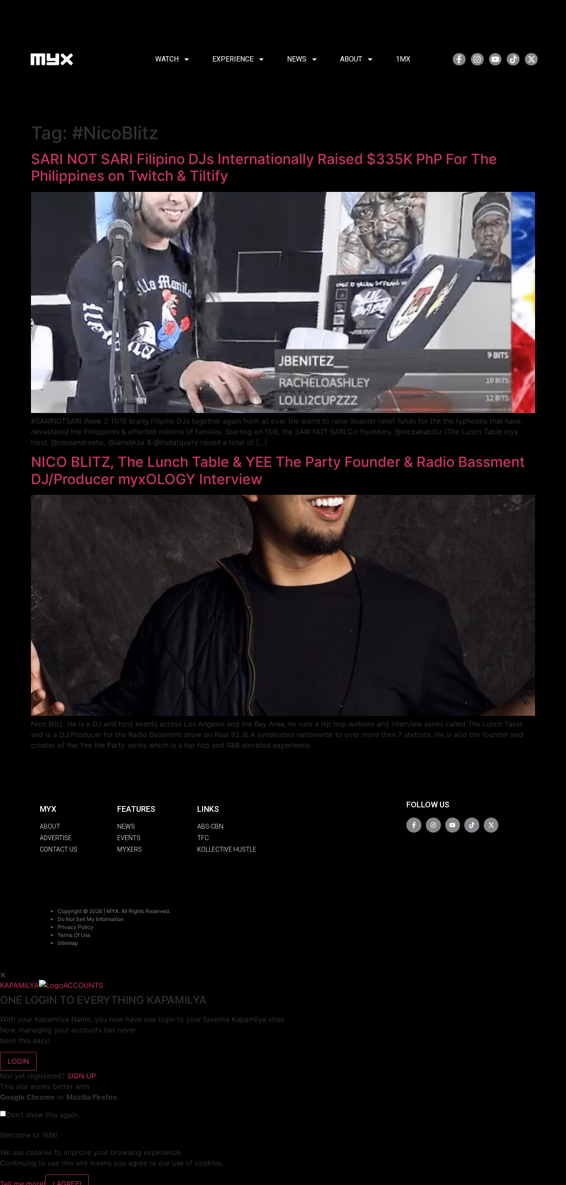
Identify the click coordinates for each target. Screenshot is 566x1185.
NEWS (296, 59)
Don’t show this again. (43, 1114)
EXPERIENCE (232, 59)
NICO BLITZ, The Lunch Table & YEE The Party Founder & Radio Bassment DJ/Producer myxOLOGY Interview (278, 470)
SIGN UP (81, 1075)
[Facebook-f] (459, 59)
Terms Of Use (74, 935)
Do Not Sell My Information (90, 919)
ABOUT (351, 59)
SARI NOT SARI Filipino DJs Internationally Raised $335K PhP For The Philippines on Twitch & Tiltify (264, 167)
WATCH (167, 59)
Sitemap (67, 943)
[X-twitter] (531, 59)
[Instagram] (477, 59)
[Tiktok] (513, 59)
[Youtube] (495, 59)
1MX (403, 59)
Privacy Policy (75, 927)
